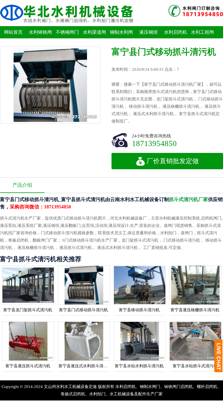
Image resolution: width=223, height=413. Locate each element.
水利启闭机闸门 (175, 38)
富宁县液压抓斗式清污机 (27, 366)
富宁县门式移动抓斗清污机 (83, 310)
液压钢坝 (148, 32)
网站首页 (13, 32)
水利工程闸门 (202, 38)
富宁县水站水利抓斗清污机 (139, 366)
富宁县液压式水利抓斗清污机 (85, 366)
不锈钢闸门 (67, 32)
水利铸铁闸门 (40, 38)
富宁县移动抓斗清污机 (139, 310)
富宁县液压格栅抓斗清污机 (195, 310)
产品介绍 (22, 185)
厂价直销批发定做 (173, 161)
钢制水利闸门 (121, 38)
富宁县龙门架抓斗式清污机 (27, 310)
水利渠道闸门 (94, 38)
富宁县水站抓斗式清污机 (195, 366)
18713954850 (154, 143)
